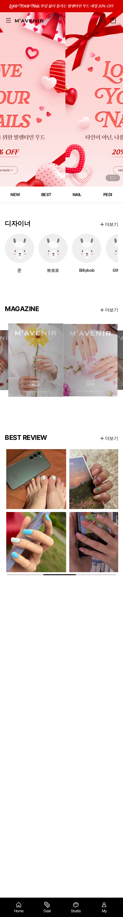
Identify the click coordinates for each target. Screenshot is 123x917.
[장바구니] (113, 20)
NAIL (77, 194)
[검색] (103, 20)
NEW (15, 194)
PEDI (107, 194)
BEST (46, 194)
